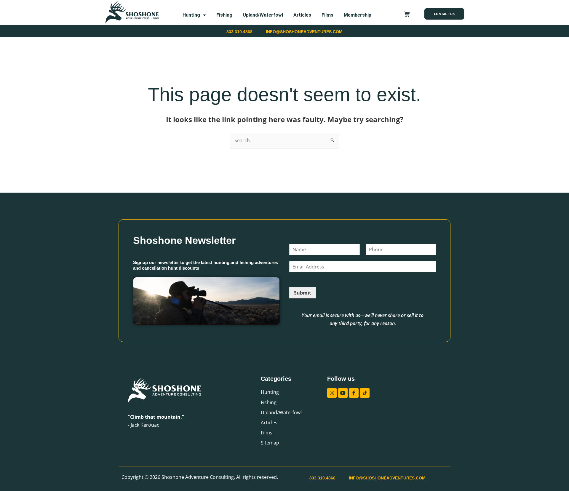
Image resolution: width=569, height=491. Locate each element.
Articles (302, 15)
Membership (357, 15)
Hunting (191, 15)
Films (327, 15)
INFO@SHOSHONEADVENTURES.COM (304, 31)
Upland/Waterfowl (263, 15)
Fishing (224, 15)
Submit (302, 293)
